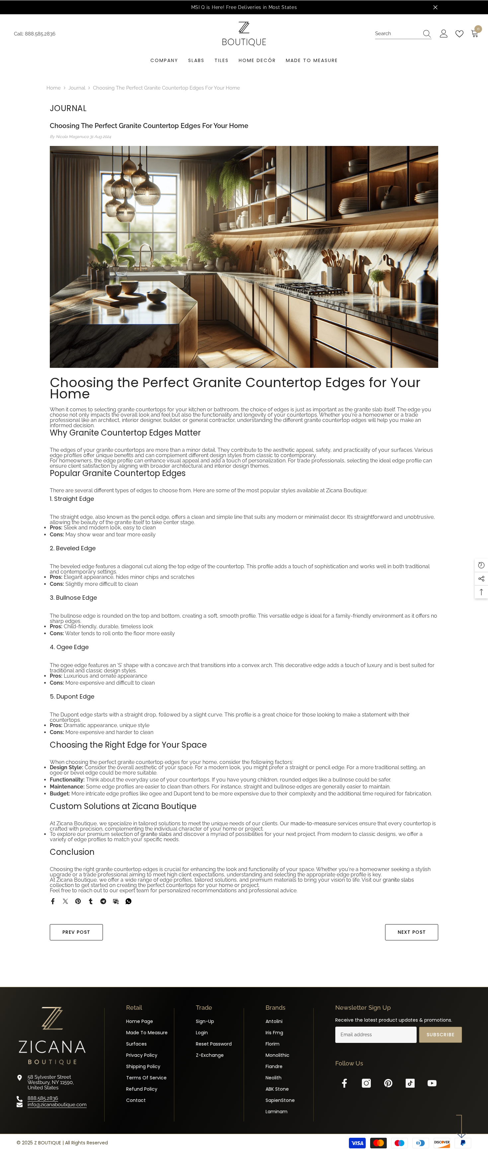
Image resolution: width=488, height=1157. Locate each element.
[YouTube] (432, 1083)
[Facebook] (53, 901)
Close (435, 7)
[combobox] (397, 34)
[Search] (403, 34)
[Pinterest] (78, 901)
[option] (244, 7)
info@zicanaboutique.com (57, 1105)
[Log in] (444, 34)
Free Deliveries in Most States (261, 7)
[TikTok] (410, 1083)
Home (53, 88)
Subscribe (440, 1034)
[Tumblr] (91, 901)
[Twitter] (65, 901)
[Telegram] (103, 901)
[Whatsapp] (128, 901)
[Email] (116, 901)
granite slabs (156, 834)
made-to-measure (313, 823)
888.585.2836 (40, 34)
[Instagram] (366, 1083)
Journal (76, 88)
